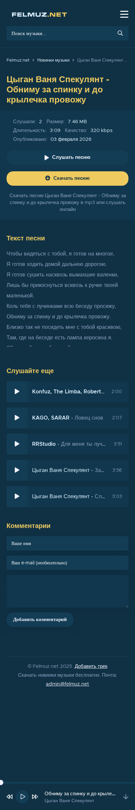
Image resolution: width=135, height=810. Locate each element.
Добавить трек (91, 666)
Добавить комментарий (40, 619)
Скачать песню (71, 178)
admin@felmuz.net (67, 684)
